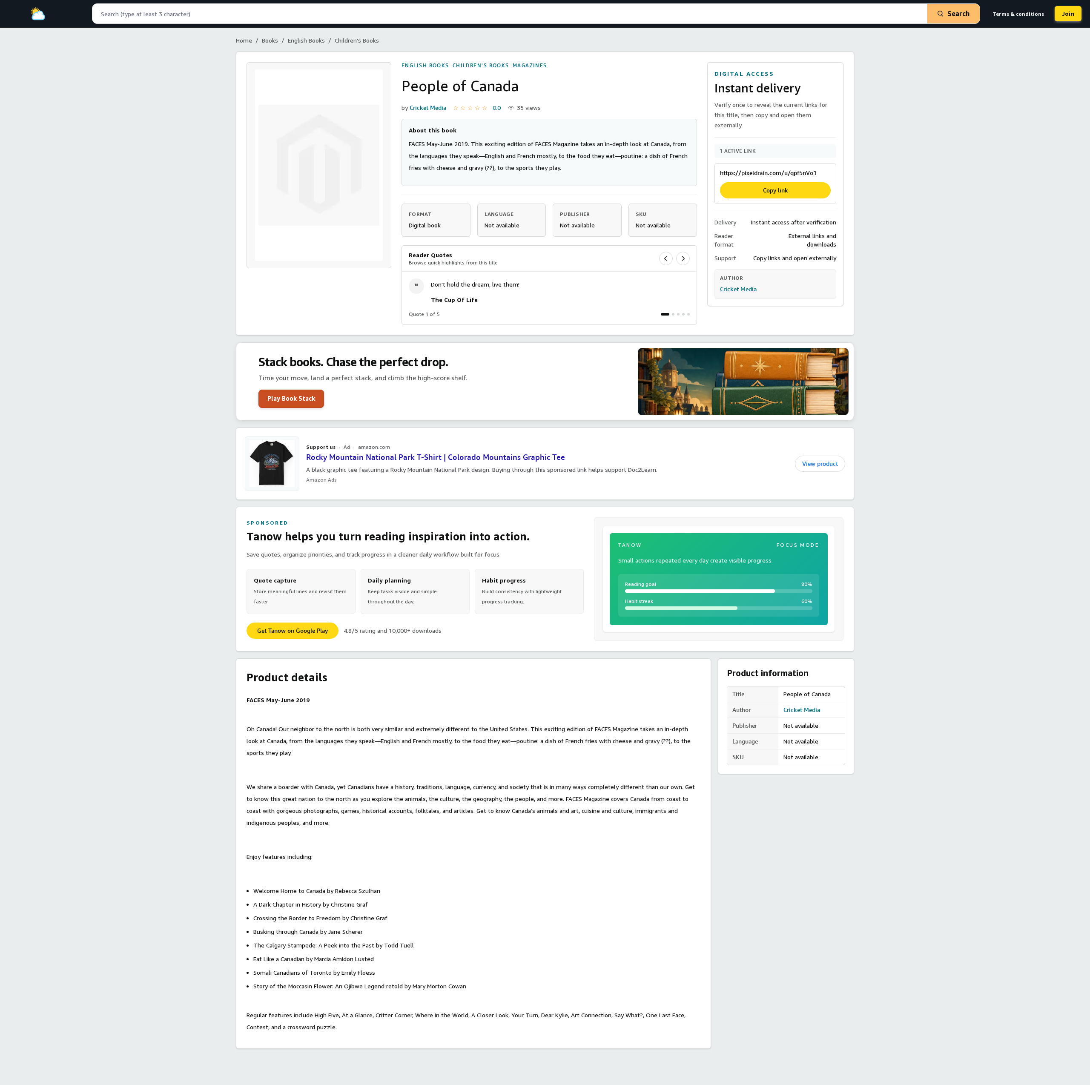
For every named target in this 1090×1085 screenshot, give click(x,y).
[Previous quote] (666, 258)
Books (270, 40)
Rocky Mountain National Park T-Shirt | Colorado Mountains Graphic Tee (435, 457)
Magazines (530, 65)
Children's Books (357, 40)
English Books (306, 40)
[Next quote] (683, 258)
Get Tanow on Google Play (292, 630)
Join (1068, 13)
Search (958, 13)
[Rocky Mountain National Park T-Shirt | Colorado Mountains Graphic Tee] (272, 463)
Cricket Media (428, 108)
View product (820, 464)
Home (244, 40)
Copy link (775, 190)
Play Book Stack (291, 398)
